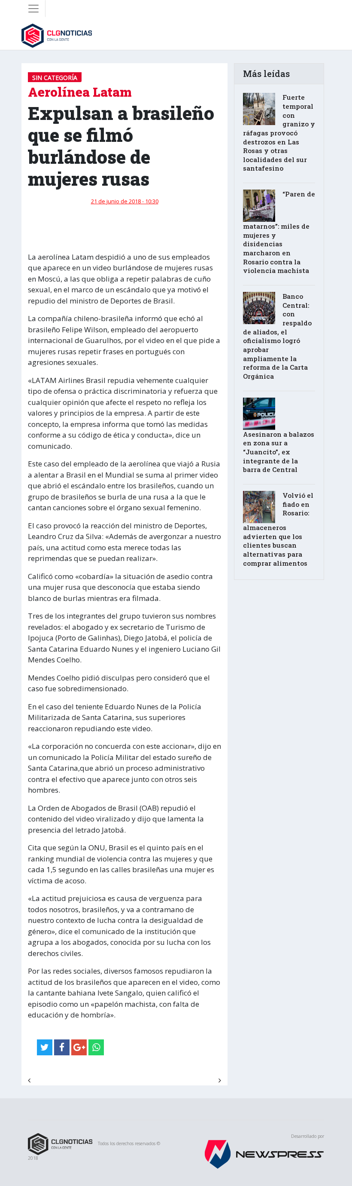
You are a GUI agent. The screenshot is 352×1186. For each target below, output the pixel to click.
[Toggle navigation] (33, 8)
